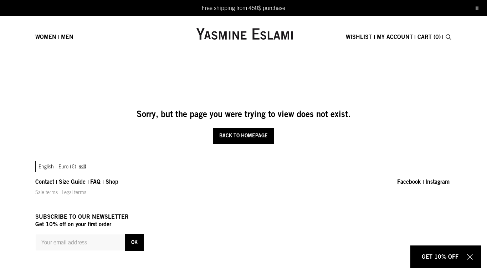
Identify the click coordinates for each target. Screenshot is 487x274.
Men (67, 36)
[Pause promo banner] (477, 8)
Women (45, 36)
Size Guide (72, 181)
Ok (134, 242)
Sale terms (46, 192)
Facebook (409, 181)
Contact (44, 181)
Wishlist (359, 36)
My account (395, 36)
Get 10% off (440, 256)
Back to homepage (243, 135)
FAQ (95, 181)
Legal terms (74, 192)
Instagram (437, 181)
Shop (112, 181)
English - (62, 166)
